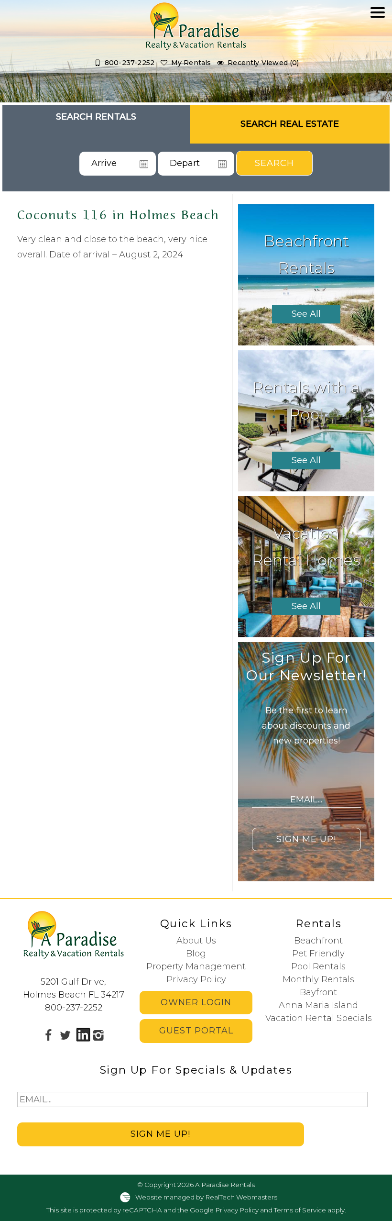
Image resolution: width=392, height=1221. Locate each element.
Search (274, 163)
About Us (196, 940)
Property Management (196, 966)
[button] (377, 41)
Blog (196, 953)
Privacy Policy (196, 979)
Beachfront (318, 940)
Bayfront (318, 992)
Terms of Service (300, 1210)
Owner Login (196, 1002)
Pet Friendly (318, 953)
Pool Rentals (318, 966)
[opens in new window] (48, 1035)
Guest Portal (196, 1030)
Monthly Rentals (318, 979)
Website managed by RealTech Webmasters (206, 1197)
